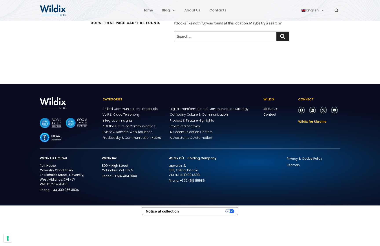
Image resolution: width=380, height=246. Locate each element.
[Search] (282, 36)
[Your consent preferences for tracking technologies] (8, 238)
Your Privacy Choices (204, 211)
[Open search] (336, 10)
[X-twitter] (323, 110)
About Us (192, 10)
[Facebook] (301, 110)
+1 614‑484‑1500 (125, 176)
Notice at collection (162, 211)
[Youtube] (334, 110)
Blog (166, 10)
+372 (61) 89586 (192, 180)
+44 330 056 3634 (65, 190)
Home (147, 10)
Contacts (218, 10)
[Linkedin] (312, 110)
